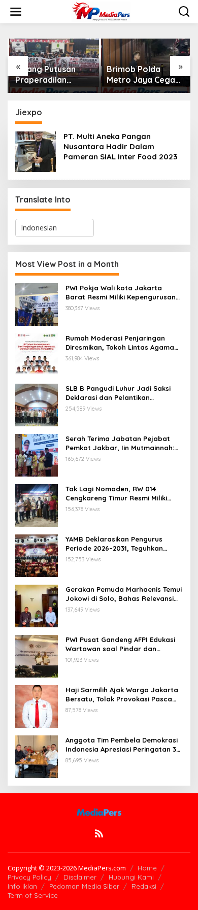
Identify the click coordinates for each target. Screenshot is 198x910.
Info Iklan (22, 886)
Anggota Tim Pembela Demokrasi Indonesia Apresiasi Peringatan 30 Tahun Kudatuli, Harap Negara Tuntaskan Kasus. (123, 745)
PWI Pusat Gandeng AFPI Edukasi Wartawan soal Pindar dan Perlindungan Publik (120, 644)
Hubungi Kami (131, 877)
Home (147, 868)
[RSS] (99, 833)
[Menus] (16, 11)
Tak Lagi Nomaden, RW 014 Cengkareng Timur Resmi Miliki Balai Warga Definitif (116, 493)
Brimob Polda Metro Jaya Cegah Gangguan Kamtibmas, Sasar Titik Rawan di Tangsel (143, 74)
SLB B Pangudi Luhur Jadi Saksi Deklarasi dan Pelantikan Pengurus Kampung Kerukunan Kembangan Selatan (118, 393)
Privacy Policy (29, 877)
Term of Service (33, 895)
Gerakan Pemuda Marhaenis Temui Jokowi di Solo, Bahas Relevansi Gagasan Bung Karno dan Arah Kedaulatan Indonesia (123, 594)
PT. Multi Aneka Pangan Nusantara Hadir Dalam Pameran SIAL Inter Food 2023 (120, 146)
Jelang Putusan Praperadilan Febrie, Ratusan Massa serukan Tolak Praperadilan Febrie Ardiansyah (52, 74)
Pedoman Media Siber (84, 886)
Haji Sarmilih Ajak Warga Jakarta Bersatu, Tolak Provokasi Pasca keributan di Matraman (121, 694)
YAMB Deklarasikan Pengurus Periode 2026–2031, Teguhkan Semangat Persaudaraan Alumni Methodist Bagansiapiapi (120, 544)
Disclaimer (79, 877)
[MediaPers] (101, 11)
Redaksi (143, 886)
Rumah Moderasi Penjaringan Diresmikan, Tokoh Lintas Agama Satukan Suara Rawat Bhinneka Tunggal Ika (119, 343)
